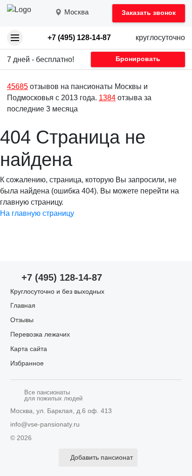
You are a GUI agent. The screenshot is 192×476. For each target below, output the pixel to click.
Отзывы (22, 320)
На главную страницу (37, 213)
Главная (22, 305)
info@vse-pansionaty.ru (45, 424)
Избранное (27, 363)
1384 (107, 98)
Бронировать (138, 58)
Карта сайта (28, 348)
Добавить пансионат (101, 457)
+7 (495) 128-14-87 (79, 37)
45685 (17, 86)
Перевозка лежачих (40, 334)
